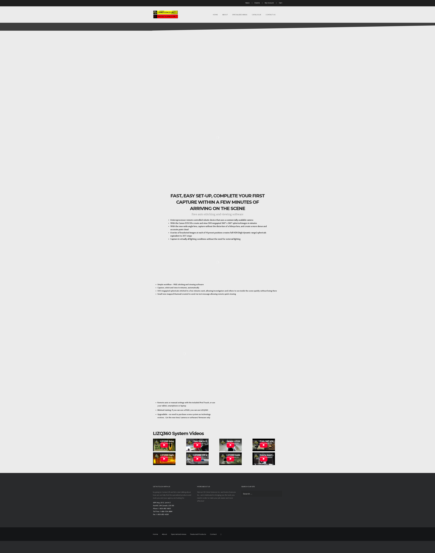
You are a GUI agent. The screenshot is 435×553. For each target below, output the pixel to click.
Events (257, 3)
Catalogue (256, 15)
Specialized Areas (239, 15)
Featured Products (198, 534)
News (247, 3)
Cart (280, 3)
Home (215, 15)
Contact (213, 534)
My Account (269, 3)
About (225, 15)
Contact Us (271, 15)
